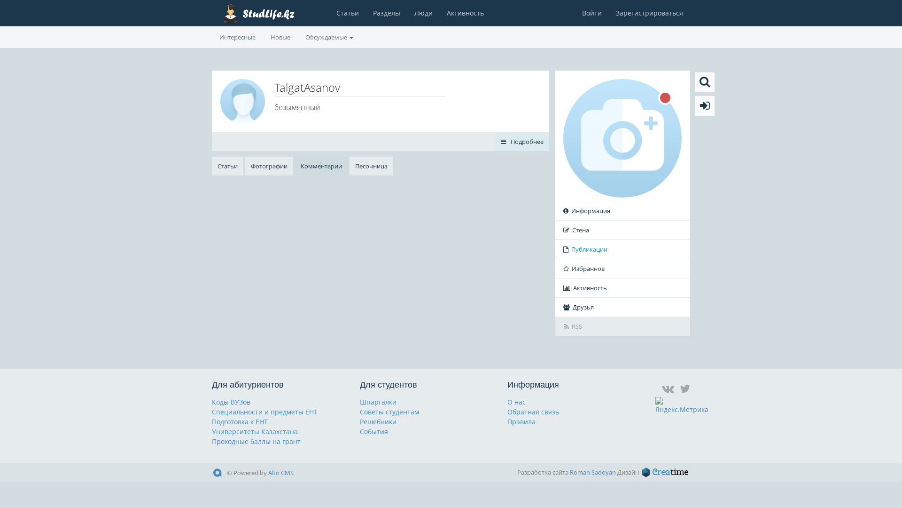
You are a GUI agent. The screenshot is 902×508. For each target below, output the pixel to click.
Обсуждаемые (327, 37)
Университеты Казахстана (255, 431)
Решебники (378, 421)
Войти (592, 12)
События (374, 431)
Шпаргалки (378, 401)
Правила (521, 421)
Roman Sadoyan (593, 472)
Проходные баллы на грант (256, 441)
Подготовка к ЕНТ (240, 421)
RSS (577, 326)
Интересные (237, 37)
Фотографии (269, 166)
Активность (465, 12)
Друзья (583, 307)
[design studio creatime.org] (665, 472)
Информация (590, 210)
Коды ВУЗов (231, 401)
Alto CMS (281, 472)
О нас (516, 401)
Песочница (371, 166)
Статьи (347, 12)
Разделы (386, 12)
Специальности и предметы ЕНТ (265, 411)
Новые (280, 37)
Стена (580, 230)
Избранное (588, 268)
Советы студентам (389, 411)
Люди (423, 12)
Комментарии (321, 166)
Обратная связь (533, 411)
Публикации (589, 249)
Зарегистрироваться (649, 12)
